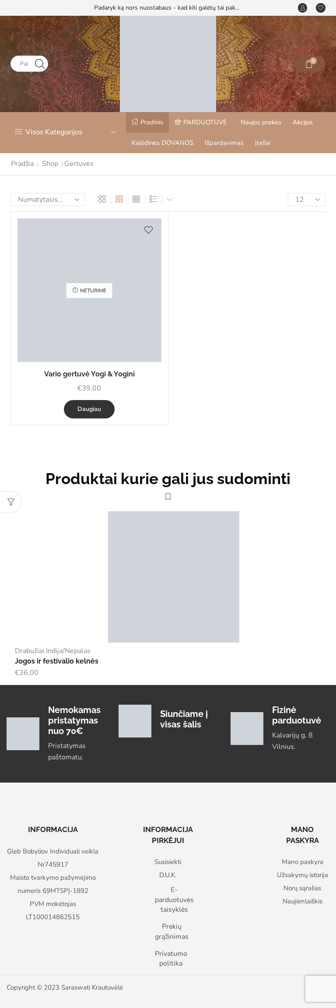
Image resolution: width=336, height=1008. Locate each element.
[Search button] (40, 63)
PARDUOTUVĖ (205, 122)
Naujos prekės (261, 122)
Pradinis (151, 122)
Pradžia (22, 164)
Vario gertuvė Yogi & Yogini (89, 374)
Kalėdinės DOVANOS (162, 142)
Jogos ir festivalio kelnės (56, 661)
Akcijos (303, 122)
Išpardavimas (224, 142)
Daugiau (89, 409)
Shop (50, 164)
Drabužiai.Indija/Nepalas (53, 651)
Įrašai (262, 142)
